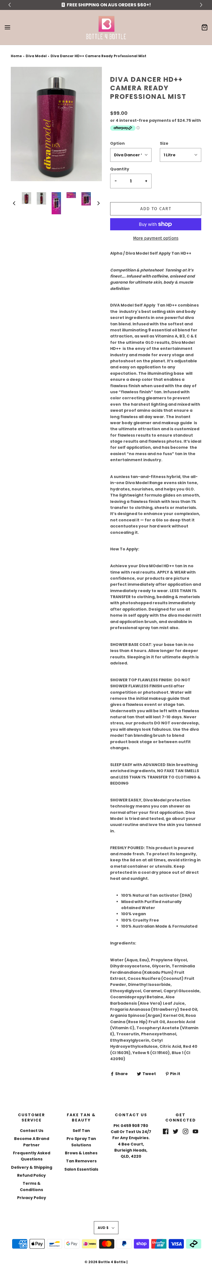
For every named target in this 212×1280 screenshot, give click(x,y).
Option (117, 143)
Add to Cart (155, 208)
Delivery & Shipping (31, 1167)
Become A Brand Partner (31, 1141)
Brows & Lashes (81, 1153)
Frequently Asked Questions (31, 1156)
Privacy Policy (31, 1197)
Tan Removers (81, 1161)
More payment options (155, 238)
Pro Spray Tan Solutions (81, 1141)
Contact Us (31, 1130)
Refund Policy (31, 1175)
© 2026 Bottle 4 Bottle (105, 1262)
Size (164, 143)
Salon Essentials (81, 1169)
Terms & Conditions (31, 1186)
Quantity (119, 169)
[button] (14, 203)
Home (16, 56)
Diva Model (36, 56)
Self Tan (81, 1130)
